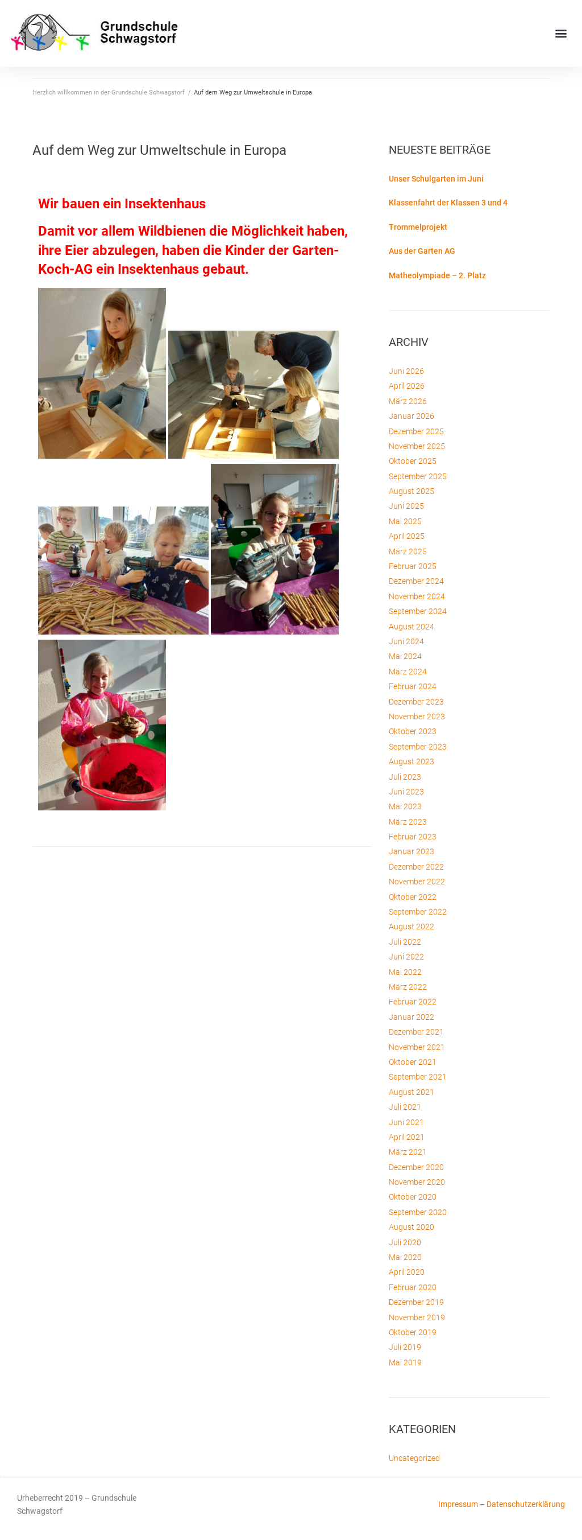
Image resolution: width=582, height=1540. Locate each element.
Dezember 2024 (416, 581)
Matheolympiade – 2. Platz (437, 275)
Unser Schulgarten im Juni (436, 178)
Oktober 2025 (412, 461)
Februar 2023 (412, 836)
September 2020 (418, 1212)
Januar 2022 (411, 1017)
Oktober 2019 (412, 1332)
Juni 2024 (406, 641)
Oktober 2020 (412, 1196)
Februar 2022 (412, 1001)
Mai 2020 (405, 1257)
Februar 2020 (412, 1287)
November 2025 (417, 446)
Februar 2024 (412, 686)
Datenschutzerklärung (526, 1504)
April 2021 (407, 1137)
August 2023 (411, 761)
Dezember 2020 (416, 1167)
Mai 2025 (405, 521)
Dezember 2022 (416, 866)
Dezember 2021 (416, 1031)
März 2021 (408, 1151)
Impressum (458, 1504)
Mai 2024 (405, 656)
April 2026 (407, 385)
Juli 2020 (405, 1242)
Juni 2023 (406, 791)
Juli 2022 (405, 941)
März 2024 (408, 671)
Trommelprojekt (418, 227)
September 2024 (418, 611)
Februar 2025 (412, 566)
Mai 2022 (405, 972)
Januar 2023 (411, 851)
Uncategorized (414, 1458)
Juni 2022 (406, 956)
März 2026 (408, 401)
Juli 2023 (405, 776)
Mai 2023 (405, 806)
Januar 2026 (411, 416)
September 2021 (418, 1076)
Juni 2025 (406, 505)
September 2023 (418, 746)
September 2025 (418, 476)
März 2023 (408, 821)
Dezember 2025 (416, 431)
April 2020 (407, 1272)
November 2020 (417, 1182)
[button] (561, 33)
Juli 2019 (405, 1347)
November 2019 (417, 1317)
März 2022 (408, 986)
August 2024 (411, 626)
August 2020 (411, 1227)
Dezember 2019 (416, 1302)
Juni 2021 (406, 1122)
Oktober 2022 (412, 896)
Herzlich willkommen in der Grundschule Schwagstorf (108, 92)
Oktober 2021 (412, 1062)
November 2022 (417, 881)
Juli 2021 (405, 1106)
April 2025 (407, 536)
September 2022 (418, 911)
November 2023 (417, 716)
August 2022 (411, 926)
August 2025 (411, 491)
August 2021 (411, 1092)
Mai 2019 (405, 1362)
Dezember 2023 (416, 701)
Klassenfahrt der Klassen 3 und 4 (448, 202)
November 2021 (417, 1047)
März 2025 (408, 551)
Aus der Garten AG (422, 251)
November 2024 (417, 596)
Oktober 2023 (412, 731)
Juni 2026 (406, 371)
